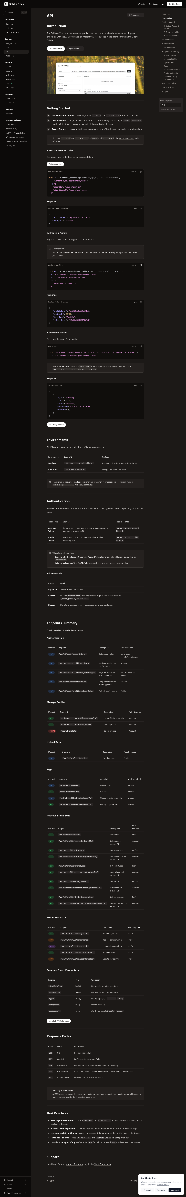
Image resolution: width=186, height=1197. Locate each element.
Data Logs (10, 87)
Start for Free (174, 4)
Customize (161, 1190)
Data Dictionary (12, 32)
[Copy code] (140, 171)
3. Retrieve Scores (171, 35)
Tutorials (9, 98)
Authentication (168, 43)
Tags (7, 83)
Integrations (11, 43)
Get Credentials (55, 164)
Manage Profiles (171, 59)
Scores (8, 67)
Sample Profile (77, 252)
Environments (168, 39)
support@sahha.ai (74, 1164)
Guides (9, 103)
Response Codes (169, 83)
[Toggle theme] (162, 4)
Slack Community (14, 1193)
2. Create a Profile (171, 32)
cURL (133, 172)
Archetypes (10, 75)
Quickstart (10, 28)
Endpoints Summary (170, 51)
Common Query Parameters (170, 77)
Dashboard (153, 4)
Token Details (169, 47)
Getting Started (168, 22)
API (7, 51)
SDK (7, 47)
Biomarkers (10, 79)
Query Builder (75, 48)
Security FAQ (11, 145)
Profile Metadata (171, 73)
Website (141, 4)
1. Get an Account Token (171, 27)
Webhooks (10, 56)
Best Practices (168, 87)
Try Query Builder (56, 424)
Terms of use (11, 124)
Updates (9, 113)
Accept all (175, 1190)
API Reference (56, 48)
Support (165, 91)
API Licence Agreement (15, 137)
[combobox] (170, 105)
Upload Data (169, 62)
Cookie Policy (163, 1185)
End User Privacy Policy (15, 133)
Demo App (112, 252)
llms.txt (10, 1180)
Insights (9, 71)
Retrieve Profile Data (172, 69)
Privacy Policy (11, 128)
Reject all (147, 1190)
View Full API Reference (59, 1021)
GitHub (10, 1188)
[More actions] (142, 14)
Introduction (167, 18)
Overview (9, 24)
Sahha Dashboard (126, 138)
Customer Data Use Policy (16, 141)
